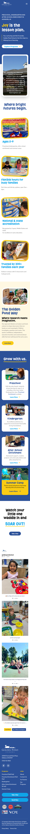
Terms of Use (13, 828)
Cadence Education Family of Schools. (14, 825)
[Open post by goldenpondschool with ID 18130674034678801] (15, 576)
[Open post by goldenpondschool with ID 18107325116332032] (15, 618)
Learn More (7, 343)
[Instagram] (8, 765)
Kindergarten (6, 781)
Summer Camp (6, 789)
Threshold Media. (17, 823)
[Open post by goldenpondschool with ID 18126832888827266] (15, 660)
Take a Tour (15, 534)
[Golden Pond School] (10, 748)
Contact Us (23, 777)
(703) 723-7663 (6, 761)
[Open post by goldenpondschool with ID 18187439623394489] (15, 703)
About (22, 774)
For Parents (23, 779)
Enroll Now (15, 800)
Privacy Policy (5, 828)
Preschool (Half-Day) (8, 774)
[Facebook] (3, 765)
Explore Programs (11, 46)
